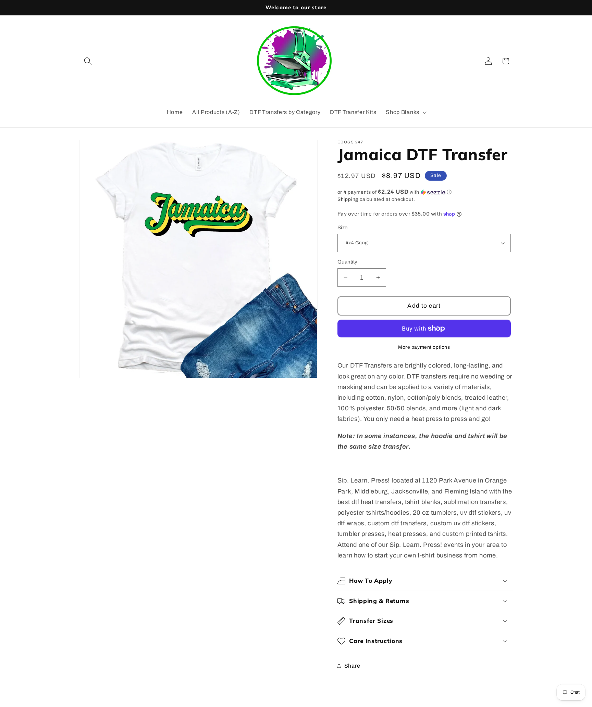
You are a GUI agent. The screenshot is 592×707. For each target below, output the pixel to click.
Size (342, 227)
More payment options (424, 347)
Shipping (347, 199)
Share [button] (352, 666)
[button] (88, 61)
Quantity (347, 262)
